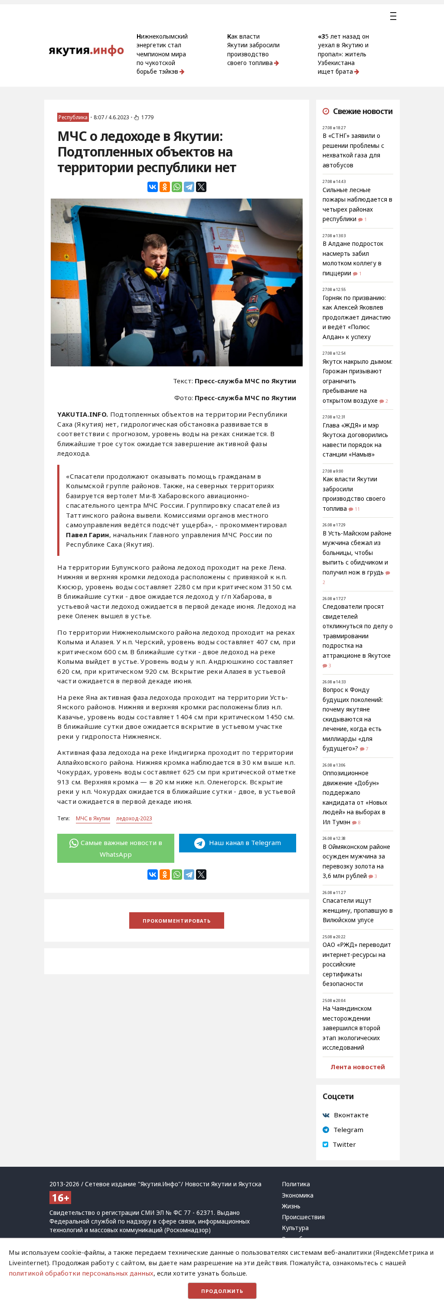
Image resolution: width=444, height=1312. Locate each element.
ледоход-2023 (134, 818)
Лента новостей (357, 1066)
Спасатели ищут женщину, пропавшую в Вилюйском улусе (358, 910)
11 (357, 509)
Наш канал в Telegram (244, 842)
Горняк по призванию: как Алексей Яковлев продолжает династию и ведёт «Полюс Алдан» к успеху (357, 317)
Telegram (348, 1129)
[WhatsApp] (177, 187)
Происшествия (303, 1217)
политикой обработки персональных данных (81, 1273)
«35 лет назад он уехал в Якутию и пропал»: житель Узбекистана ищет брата (343, 54)
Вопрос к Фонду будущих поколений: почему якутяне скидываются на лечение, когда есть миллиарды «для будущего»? (353, 719)
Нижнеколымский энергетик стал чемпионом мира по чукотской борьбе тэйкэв (162, 54)
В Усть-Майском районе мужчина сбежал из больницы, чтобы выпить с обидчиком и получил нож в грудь (357, 552)
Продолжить (222, 1291)
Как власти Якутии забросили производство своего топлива (253, 50)
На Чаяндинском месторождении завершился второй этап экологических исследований (351, 1028)
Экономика (297, 1195)
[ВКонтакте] (152, 187)
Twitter (344, 1144)
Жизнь (291, 1206)
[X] (201, 187)
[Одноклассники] (165, 187)
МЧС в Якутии (93, 818)
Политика (296, 1184)
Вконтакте (351, 1114)
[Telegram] (189, 187)
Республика (73, 117)
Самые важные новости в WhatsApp (121, 848)
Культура (295, 1228)
